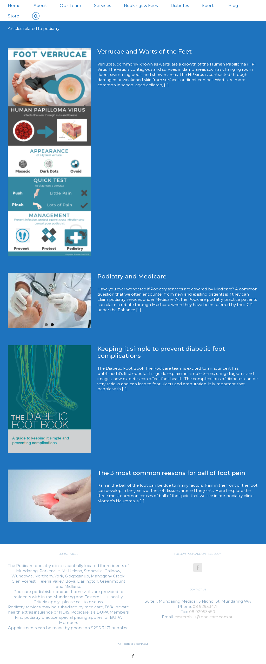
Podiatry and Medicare (132, 276)
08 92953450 (202, 611)
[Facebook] (197, 567)
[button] (35, 15)
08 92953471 (205, 606)
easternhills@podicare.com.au (204, 616)
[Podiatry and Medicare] (49, 300)
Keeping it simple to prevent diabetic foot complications (161, 352)
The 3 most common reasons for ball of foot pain (171, 473)
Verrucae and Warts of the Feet (144, 51)
